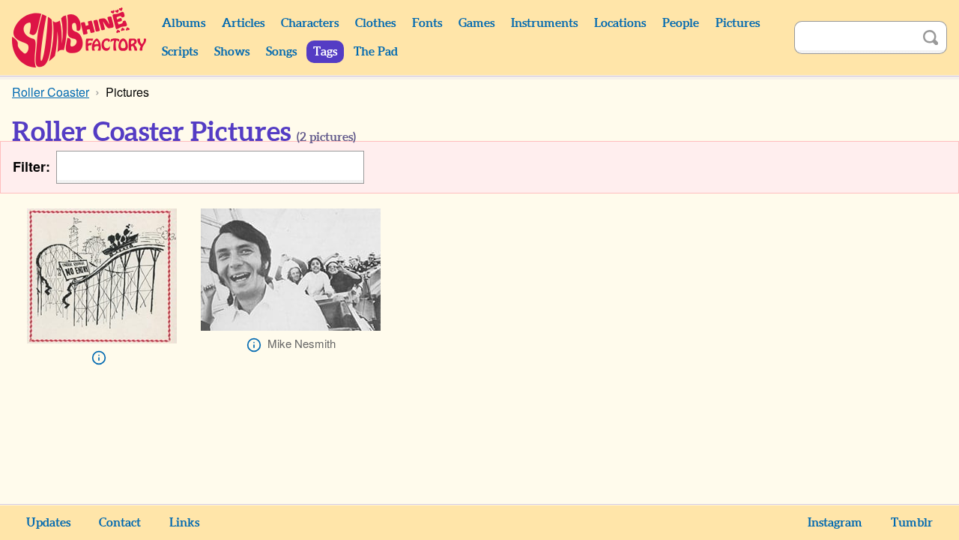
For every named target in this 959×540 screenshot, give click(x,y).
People (680, 23)
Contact (120, 523)
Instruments (544, 23)
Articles (243, 23)
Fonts (427, 23)
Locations (620, 23)
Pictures (738, 23)
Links (184, 523)
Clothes (375, 23)
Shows (231, 52)
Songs (281, 52)
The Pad (376, 52)
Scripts (180, 52)
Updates (48, 523)
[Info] (98, 357)
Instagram (835, 523)
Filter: (31, 167)
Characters (310, 23)
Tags (325, 52)
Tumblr (912, 523)
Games (476, 23)
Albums (183, 23)
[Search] (930, 37)
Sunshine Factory (80, 38)
